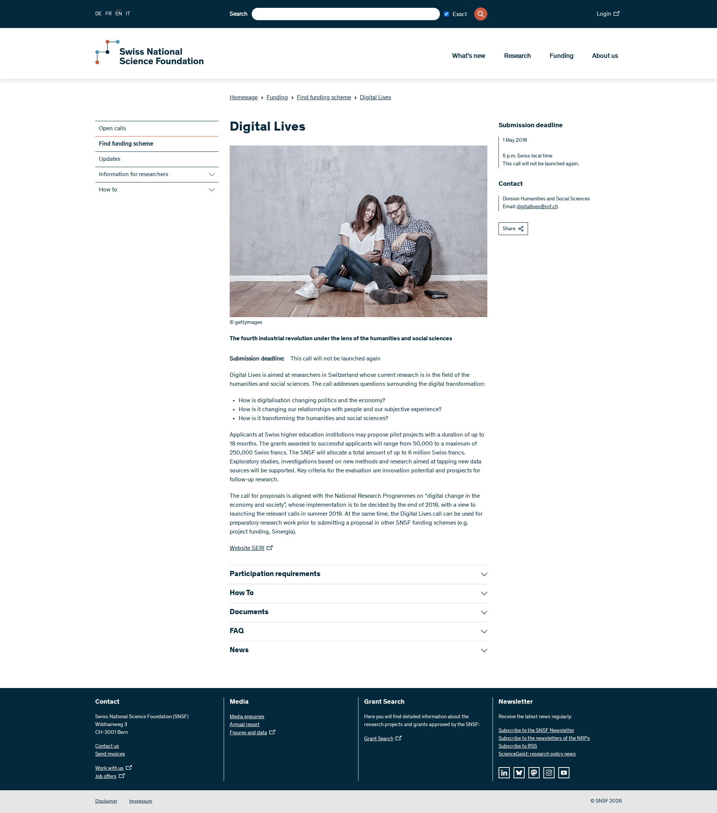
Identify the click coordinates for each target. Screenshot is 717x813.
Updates (109, 159)
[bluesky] (519, 772)
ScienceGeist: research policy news (537, 754)
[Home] (149, 63)
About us (605, 56)
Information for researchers (133, 175)
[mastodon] (534, 772)
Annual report (245, 725)
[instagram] (549, 772)
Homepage (244, 98)
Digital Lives (375, 98)
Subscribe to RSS (518, 746)
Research (517, 56)
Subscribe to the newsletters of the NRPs (544, 738)
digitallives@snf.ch (537, 207)
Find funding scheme (324, 98)
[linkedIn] (504, 772)
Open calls (112, 129)
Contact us (107, 746)
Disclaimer (106, 801)
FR (108, 14)
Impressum (140, 801)
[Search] (480, 14)
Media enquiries (247, 717)
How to (108, 190)
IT (128, 14)
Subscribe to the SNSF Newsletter (536, 731)
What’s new (468, 56)
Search (239, 14)
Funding (562, 56)
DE (98, 14)
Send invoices (110, 754)
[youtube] (563, 772)
